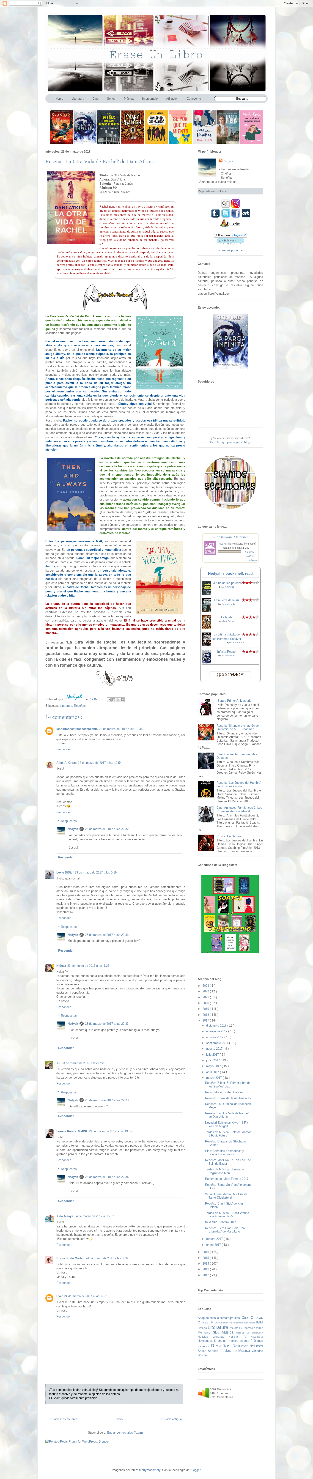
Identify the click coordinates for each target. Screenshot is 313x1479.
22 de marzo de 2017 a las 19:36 (121, 729)
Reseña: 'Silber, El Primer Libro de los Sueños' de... (227, 1084)
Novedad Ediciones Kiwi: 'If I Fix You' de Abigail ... (226, 1124)
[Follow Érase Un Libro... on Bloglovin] (230, 236)
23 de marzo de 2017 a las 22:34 (107, 1177)
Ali (58, 1063)
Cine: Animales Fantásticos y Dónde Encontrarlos (224, 1152)
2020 (206, 1003)
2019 (206, 1009)
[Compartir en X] (118, 699)
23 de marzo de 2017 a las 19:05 (110, 1131)
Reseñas (80, 705)
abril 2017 (213, 1072)
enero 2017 (214, 1244)
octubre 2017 (215, 1037)
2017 (206, 1020)
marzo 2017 (214, 1077)
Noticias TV (239, 1336)
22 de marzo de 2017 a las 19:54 (99, 762)
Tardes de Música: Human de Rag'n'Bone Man (224, 1171)
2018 (206, 1014)
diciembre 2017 (216, 1025)
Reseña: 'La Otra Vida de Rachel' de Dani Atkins (227, 1115)
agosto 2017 (214, 1048)
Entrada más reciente (63, 1419)
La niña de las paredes (227, 583)
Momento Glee (210, 1332)
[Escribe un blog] (113, 699)
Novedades (257, 1337)
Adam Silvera (228, 655)
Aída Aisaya (64, 1216)
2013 (206, 1269)
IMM (259, 1322)
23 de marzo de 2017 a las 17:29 (83, 1063)
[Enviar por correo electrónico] (109, 699)
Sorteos (214, 1351)
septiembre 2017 (217, 1043)
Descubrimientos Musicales (229, 1322)
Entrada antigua (171, 1419)
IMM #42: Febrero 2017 (220, 1222)
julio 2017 (213, 1054)
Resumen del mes (248, 1346)
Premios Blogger (239, 1340)
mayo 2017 (214, 1066)
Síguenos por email (230, 250)
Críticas (257, 1318)
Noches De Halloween (249, 1332)
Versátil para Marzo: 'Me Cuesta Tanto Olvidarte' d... (226, 1196)
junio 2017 (213, 1060)
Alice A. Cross (66, 762)
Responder (63, 749)
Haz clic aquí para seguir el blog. (230, 442)
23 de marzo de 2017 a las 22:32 (107, 829)
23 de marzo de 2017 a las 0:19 (96, 872)
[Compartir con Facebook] (122, 699)
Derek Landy (228, 604)
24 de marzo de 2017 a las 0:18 (95, 1216)
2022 (206, 991)
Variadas (257, 1351)
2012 (206, 1275)
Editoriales (250, 1322)
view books (251, 560)
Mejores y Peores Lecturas (246, 1327)
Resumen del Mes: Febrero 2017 (226, 1178)
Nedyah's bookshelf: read (230, 573)
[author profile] (75, 699)
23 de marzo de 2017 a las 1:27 (88, 965)
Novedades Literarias (213, 1340)
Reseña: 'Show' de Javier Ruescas (228, 1098)
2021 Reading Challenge (230, 536)
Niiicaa (61, 965)
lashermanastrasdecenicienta (77, 729)
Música (229, 1332)
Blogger (195, 1470)
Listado (203, 1327)
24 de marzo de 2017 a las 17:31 (86, 1296)
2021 (206, 997)
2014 (206, 1263)
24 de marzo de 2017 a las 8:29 (107, 1258)
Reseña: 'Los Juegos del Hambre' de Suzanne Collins (239, 784)
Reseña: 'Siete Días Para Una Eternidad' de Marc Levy (225, 1229)
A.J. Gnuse (228, 587)
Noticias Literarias (213, 1336)
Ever (59, 1296)
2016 (206, 1252)
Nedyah (73, 829)
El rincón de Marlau (70, 1258)
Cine (246, 1318)
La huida (226, 617)
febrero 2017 (215, 1239)
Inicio (119, 1419)
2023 (206, 985)
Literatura (66, 705)
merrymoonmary (149, 1470)
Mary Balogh (228, 621)
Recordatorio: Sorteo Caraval (224, 1092)
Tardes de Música (236, 1351)
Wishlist (203, 1355)
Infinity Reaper (226, 651)
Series (203, 1351)
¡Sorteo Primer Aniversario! (234, 700)
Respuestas (69, 821)
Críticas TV (206, 1322)
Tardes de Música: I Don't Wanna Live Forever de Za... (227, 1214)
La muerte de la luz (226, 600)
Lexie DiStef (64, 872)
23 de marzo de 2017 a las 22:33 (107, 935)
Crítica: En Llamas (229, 836)
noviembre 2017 (217, 1031)
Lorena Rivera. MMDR (71, 1131)
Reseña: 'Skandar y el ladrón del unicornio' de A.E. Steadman (238, 727)
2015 (206, 1258)
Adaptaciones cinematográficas (220, 1318)
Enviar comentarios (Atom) (125, 1432)
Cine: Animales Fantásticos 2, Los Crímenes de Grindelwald (239, 809)
